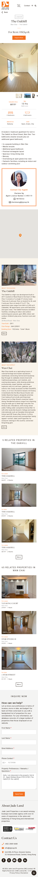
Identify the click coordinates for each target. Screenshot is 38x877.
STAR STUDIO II (9, 639)
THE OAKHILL (8, 476)
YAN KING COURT (10, 603)
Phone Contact (8, 758)
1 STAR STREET (8, 675)
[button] (1, 95)
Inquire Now (19, 37)
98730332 (20, 199)
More (4, 333)
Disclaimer (24, 873)
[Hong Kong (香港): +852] (4, 762)
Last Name (6, 738)
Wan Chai (7, 368)
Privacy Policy (15, 873)
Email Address (8, 748)
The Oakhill (8, 291)
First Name (7, 728)
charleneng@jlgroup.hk (20, 202)
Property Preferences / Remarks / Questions (15, 770)
